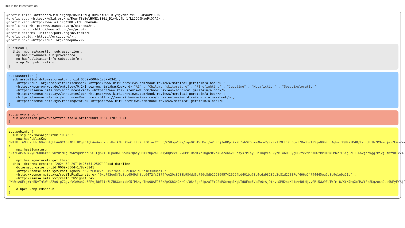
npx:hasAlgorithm (43, 135)
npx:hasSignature (31, 149)
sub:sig (19, 135)
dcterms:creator (53, 79)
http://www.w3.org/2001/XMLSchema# (64, 22)
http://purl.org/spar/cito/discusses (51, 83)
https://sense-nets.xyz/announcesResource (56, 97)
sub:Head (16, 48)
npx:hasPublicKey (31, 138)
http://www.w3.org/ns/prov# (59, 29)
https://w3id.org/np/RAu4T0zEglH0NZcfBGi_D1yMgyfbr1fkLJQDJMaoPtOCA (96, 15)
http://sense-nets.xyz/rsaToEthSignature (55, 178)
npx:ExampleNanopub (37, 189)
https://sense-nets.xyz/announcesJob (51, 93)
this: (17, 51)
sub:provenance (62, 55)
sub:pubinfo (68, 58)
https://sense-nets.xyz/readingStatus (52, 101)
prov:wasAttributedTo (58, 118)
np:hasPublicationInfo (36, 58)
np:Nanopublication (37, 62)
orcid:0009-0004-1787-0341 (93, 79)
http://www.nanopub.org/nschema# (60, 25)
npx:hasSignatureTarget (37, 160)
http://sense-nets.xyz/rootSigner (48, 171)
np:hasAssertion (38, 51)
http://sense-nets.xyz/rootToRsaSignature (56, 174)
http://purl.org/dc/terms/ (64, 33)
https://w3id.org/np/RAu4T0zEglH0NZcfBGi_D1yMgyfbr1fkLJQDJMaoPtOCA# (95, 18)
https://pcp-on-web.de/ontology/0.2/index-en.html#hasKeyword (74, 86)
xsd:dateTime (118, 164)
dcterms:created (38, 164)
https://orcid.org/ (54, 36)
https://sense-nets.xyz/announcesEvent (53, 90)
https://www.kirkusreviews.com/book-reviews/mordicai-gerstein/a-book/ (154, 83)
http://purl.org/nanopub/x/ (57, 40)
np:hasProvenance (31, 55)
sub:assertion (66, 51)
